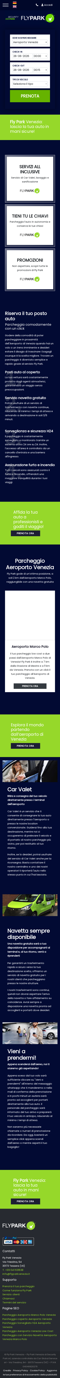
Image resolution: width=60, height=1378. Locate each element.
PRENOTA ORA (25, 533)
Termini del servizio (14, 1302)
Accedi (48, 5)
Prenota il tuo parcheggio (18, 1286)
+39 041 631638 (14, 1270)
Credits (7, 1370)
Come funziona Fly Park (17, 1290)
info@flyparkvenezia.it (16, 1274)
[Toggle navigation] (5, 5)
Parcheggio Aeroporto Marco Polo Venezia (29, 1315)
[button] (30, 42)
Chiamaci (8, 1298)
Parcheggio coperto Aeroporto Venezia (27, 1319)
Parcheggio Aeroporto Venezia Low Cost (27, 1331)
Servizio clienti (11, 1294)
